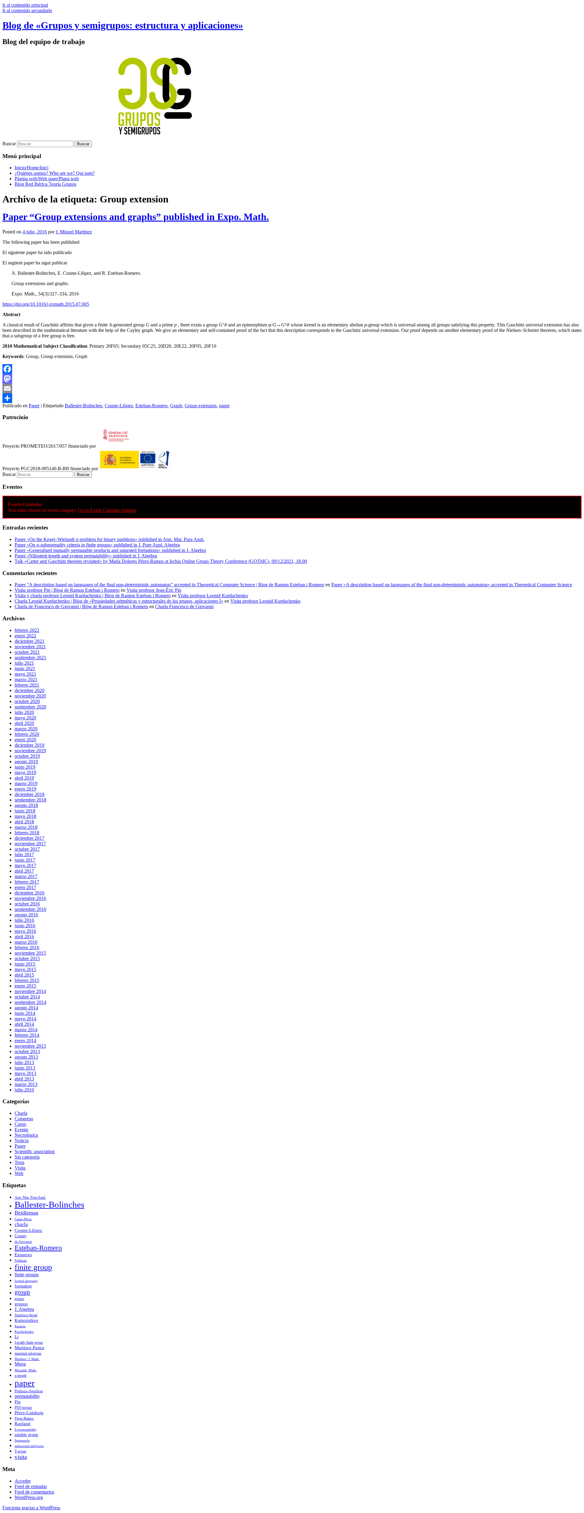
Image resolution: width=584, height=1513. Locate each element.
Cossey (20, 1236)
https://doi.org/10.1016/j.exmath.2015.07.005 (45, 304)
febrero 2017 (27, 881)
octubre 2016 (27, 903)
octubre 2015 (27, 958)
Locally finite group (29, 1342)
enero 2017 (25, 887)
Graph (176, 405)
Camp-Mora (23, 1219)
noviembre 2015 (30, 953)
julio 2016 (24, 920)
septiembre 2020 (30, 706)
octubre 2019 (27, 756)
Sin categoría (27, 1157)
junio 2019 (25, 767)
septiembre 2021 (30, 657)
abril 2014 (24, 1024)
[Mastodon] (292, 379)
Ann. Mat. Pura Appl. (30, 1197)
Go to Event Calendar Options (107, 510)
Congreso (24, 1118)
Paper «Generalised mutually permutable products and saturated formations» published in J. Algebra (110, 550)
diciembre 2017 (29, 838)
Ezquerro (23, 1254)
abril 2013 (24, 1078)
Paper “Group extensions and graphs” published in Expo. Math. (135, 216)
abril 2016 (24, 936)
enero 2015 (25, 985)
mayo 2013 (25, 1073)
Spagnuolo (22, 1440)
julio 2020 (24, 712)
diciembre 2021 (29, 641)
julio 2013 (24, 1062)
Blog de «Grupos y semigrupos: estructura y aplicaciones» (122, 25)
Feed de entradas (31, 1486)
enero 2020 (25, 739)
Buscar (9, 143)
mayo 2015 (25, 969)
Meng (20, 1364)
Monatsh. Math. (26, 1370)
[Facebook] (292, 369)
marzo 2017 (26, 876)
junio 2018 (25, 810)
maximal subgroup (28, 1353)
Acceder (23, 1481)
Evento (21, 1129)
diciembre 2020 (29, 690)
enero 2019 (25, 788)
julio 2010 (24, 1089)
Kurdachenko (24, 1331)
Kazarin (20, 1326)
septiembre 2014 (30, 1002)
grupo (19, 1299)
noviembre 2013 (30, 1046)
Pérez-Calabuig (29, 1412)
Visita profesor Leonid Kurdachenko (213, 595)
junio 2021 (25, 668)
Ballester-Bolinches (83, 405)
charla (21, 1224)
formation (23, 1286)
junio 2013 (25, 1067)
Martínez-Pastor (29, 1347)
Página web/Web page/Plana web (47, 178)
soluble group (26, 1434)
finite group (33, 1267)
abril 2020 (24, 723)
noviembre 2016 (30, 898)
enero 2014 (25, 1040)
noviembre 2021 (30, 646)
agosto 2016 (26, 914)
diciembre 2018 (29, 794)
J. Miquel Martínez (74, 231)
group (22, 1292)
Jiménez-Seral (26, 1315)
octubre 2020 (27, 701)
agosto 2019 (26, 761)
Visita (20, 1167)
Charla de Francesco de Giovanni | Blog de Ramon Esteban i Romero (81, 606)
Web (19, 1173)
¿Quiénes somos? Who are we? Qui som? (55, 173)
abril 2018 (24, 821)
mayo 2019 (25, 772)
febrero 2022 (27, 630)
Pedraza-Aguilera (29, 1391)
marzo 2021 (26, 679)
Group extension (201, 405)
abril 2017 (24, 871)
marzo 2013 (26, 1084)
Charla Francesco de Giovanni (184, 606)
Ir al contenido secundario (27, 10)
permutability (27, 1396)
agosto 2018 (26, 805)
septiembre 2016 (30, 909)
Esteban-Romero (151, 405)
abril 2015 (24, 974)
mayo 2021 (25, 674)
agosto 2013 (26, 1057)
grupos (21, 1303)
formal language (26, 1281)
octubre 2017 (27, 849)
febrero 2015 (27, 980)
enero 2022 (25, 635)
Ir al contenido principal (25, 5)
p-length (20, 1375)
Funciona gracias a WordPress (31, 1507)
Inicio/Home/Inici (31, 167)
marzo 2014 (26, 1029)
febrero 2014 (27, 1035)
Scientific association (35, 1151)
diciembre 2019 (29, 745)
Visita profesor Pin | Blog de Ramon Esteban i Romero (67, 590)
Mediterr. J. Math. (27, 1359)
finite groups (27, 1274)
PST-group (23, 1407)
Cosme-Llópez (119, 405)
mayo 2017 (25, 865)
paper (224, 405)
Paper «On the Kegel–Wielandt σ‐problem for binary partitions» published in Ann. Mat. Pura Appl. (109, 539)
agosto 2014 (26, 1007)
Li (17, 1336)
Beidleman (26, 1213)
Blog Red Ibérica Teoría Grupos (45, 184)
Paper (34, 405)
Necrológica (26, 1135)
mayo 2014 (25, 1018)
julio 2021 (24, 663)
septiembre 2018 (30, 799)
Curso (20, 1124)
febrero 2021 (27, 685)
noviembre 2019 (30, 750)
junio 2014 (25, 1013)
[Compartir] (292, 398)
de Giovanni (23, 1241)
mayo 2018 (25, 816)
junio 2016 (25, 925)
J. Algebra (24, 1309)
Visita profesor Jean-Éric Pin (154, 590)
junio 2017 (25, 860)
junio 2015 (25, 964)
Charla (21, 1113)
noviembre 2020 (30, 695)
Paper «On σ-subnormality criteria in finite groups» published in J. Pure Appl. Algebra (97, 544)
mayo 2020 (25, 717)
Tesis (19, 1162)
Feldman (21, 1260)
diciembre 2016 (29, 892)
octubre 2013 (27, 1051)
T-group (20, 1451)
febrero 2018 (27, 832)
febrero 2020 (27, 734)
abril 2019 (24, 778)
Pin (17, 1401)
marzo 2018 (26, 827)
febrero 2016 (27, 947)
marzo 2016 (26, 942)
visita (21, 1457)
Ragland (22, 1423)
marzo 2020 (26, 728)
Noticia (22, 1140)
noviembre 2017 (30, 843)
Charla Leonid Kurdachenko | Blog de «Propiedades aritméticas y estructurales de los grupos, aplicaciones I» (119, 601)
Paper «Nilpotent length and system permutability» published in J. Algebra (86, 555)
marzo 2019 (26, 783)
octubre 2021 (27, 652)
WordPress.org (29, 1497)
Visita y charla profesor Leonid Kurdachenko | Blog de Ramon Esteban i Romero (93, 595)
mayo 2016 (25, 931)
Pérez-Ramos (24, 1418)
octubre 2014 (27, 996)
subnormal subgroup (29, 1446)
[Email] (292, 388)
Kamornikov (27, 1320)
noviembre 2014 (30, 991)
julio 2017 (24, 854)
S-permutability (25, 1429)
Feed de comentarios (34, 1491)
